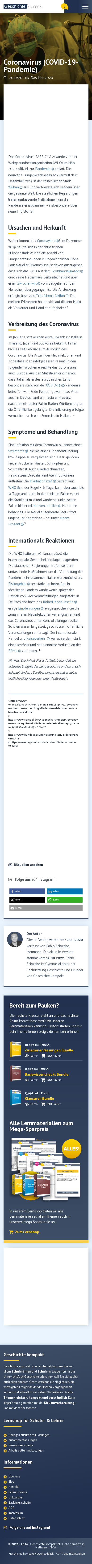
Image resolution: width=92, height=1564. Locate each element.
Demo (34, 1056)
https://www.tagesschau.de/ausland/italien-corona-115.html (42, 744)
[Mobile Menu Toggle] (85, 6)
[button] (46, 865)
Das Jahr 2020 (42, 78)
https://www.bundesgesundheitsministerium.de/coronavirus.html (43, 737)
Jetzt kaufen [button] (54, 1056)
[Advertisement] (46, 119)
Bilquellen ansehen (28, 865)
